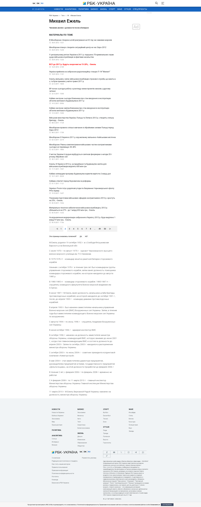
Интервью (55, 442)
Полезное (106, 436)
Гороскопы (107, 443)
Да (81, 236)
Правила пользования (59, 467)
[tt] (106, 456)
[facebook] (106, 452)
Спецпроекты (140, 9)
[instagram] (128, 452)
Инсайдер (132, 412)
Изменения (81, 439)
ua (34, 3)
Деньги (79, 436)
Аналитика (70, 9)
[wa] (143, 452)
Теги (62, 15)
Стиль (131, 415)
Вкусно (105, 439)
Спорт (112, 9)
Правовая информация (60, 470)
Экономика (56, 419)
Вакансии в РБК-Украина (60, 483)
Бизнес (94, 9)
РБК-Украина (53, 15)
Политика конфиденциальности (63, 473)
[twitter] (121, 452)
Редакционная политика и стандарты (64, 461)
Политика (83, 9)
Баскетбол (107, 415)
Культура (132, 422)
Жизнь (103, 9)
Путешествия (133, 425)
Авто (79, 419)
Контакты (55, 476)
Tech (79, 422)
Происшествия (57, 425)
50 (105, 229)
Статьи (54, 439)
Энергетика (81, 425)
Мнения (54, 445)
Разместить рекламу (89, 458)
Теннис (105, 419)
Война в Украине (57, 415)
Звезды (131, 431)
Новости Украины (58, 412)
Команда (55, 479)
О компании (56, 458)
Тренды (105, 433)
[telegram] (135, 452)
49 (100, 229)
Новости (58, 9)
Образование (82, 443)
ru (42, 3)
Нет (86, 236)
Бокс (105, 422)
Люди (105, 430)
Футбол (105, 412)
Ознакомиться (155, 504)
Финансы (80, 415)
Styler (127, 9)
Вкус (130, 428)
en (38, 3)
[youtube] (114, 452)
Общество (81, 446)
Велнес (131, 419)
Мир (53, 422)
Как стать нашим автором (61, 464)
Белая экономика (83, 428)
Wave (119, 9)
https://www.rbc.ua (108, 467)
